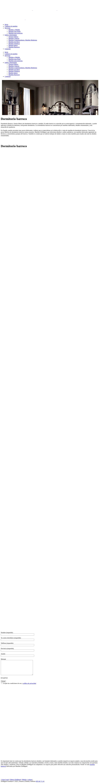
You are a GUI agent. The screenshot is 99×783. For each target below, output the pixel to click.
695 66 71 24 (40, 781)
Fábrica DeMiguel (15, 779)
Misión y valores (27, 779)
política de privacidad (29, 683)
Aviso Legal (5, 779)
